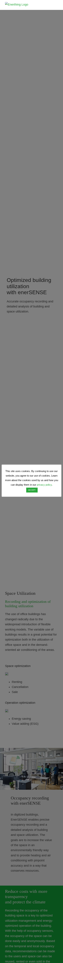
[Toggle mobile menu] (56, 5)
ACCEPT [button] (32, 490)
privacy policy (44, 484)
